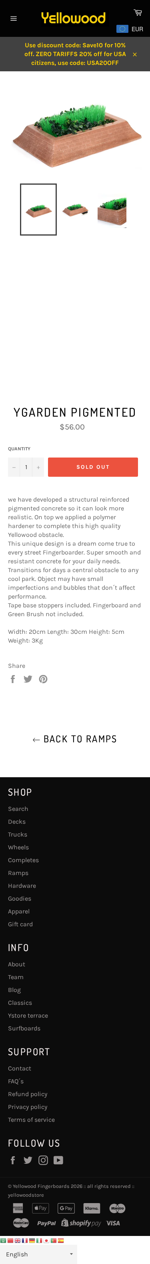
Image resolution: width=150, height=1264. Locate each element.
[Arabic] (3, 1240)
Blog (14, 990)
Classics (20, 1002)
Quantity (19, 449)
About (16, 964)
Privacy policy (27, 1107)
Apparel (19, 911)
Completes (23, 860)
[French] (25, 1240)
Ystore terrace (28, 1015)
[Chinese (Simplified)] (10, 1240)
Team (16, 977)
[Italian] (39, 1240)
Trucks (17, 834)
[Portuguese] (54, 1240)
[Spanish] (61, 1240)
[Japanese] (46, 1240)
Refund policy (27, 1094)
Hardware (22, 885)
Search (18, 808)
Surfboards (24, 1028)
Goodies (19, 898)
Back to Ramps (79, 738)
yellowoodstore (26, 1195)
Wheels (18, 847)
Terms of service (31, 1119)
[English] (18, 1240)
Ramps (18, 873)
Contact (19, 1068)
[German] (32, 1240)
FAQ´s (16, 1081)
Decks (17, 821)
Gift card (20, 924)
